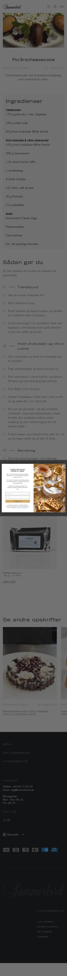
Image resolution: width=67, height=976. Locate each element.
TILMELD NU (18, 501)
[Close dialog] (64, 465)
